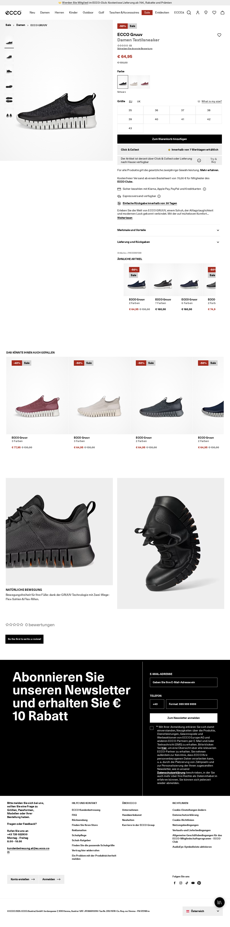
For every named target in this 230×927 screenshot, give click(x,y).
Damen (45, 12)
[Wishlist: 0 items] (214, 12)
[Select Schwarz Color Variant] (122, 82)
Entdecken (162, 12)
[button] (169, 149)
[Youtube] (193, 883)
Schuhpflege (79, 835)
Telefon (156, 695)
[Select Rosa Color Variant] (144, 82)
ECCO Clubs (125, 181)
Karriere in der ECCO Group (138, 825)
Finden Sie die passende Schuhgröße (93, 845)
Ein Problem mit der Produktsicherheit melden (94, 857)
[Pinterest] (199, 883)
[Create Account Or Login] (198, 12)
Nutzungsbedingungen (185, 825)
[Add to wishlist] (219, 35)
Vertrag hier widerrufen (85, 850)
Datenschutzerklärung (171, 772)
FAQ (74, 814)
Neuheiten (128, 820)
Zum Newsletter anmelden (183, 718)
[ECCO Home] (13, 12)
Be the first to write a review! (24, 639)
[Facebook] (174, 883)
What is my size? (212, 101)
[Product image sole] (9, 85)
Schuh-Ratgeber (81, 840)
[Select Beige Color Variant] (133, 82)
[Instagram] (181, 883)
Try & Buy (213, 160)
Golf (101, 12)
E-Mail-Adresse (161, 674)
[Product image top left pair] (9, 99)
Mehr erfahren (209, 170)
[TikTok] (187, 883)
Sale (147, 12)
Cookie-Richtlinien (183, 820)
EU (130, 101)
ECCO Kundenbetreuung (86, 809)
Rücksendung (80, 820)
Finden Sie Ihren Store (85, 825)
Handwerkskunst (132, 814)
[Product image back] (9, 70)
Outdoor (88, 12)
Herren (59, 12)
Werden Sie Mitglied (75, 2)
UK (139, 101)
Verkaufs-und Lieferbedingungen (191, 830)
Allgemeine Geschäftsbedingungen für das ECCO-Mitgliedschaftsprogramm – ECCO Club (197, 838)
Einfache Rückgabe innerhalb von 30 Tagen (150, 203)
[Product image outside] (9, 41)
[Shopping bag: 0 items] (222, 12)
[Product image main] (9, 56)
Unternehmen (130, 809)
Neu (32, 12)
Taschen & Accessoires (124, 12)
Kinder (73, 12)
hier (164, 748)
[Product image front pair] (9, 114)
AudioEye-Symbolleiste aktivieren (192, 846)
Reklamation (79, 830)
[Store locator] (206, 12)
